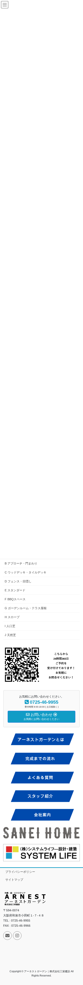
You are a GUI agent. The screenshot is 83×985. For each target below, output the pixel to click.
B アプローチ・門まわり (21, 563)
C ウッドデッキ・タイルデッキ (25, 572)
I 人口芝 (10, 626)
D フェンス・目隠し (18, 581)
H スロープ (12, 617)
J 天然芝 (10, 635)
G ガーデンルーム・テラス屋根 (26, 608)
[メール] (7, 935)
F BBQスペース (15, 599)
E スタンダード (15, 590)
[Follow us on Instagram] (17, 935)
